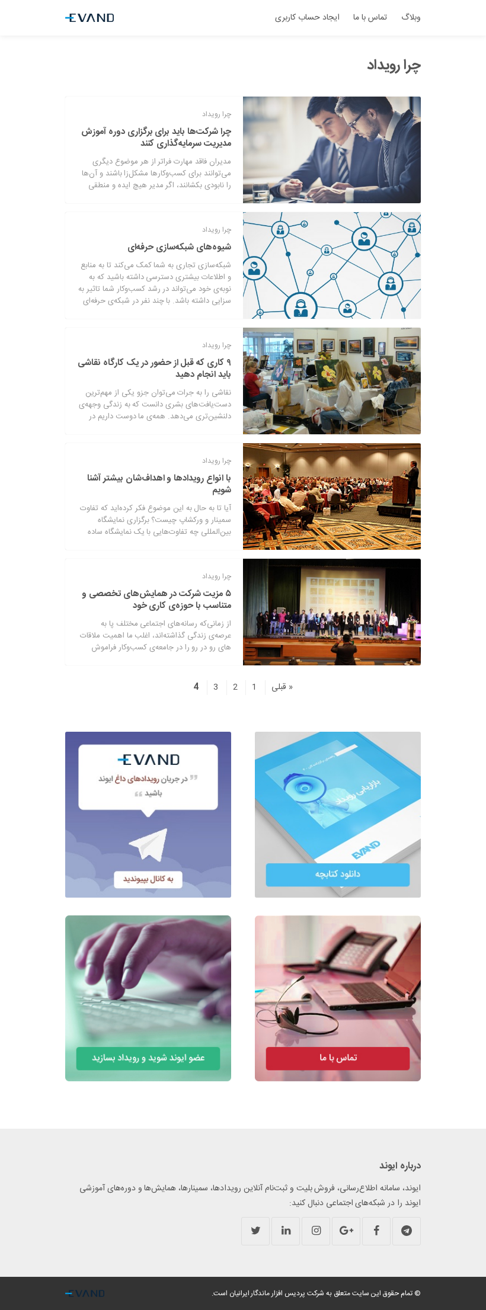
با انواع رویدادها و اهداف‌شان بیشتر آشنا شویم (159, 484)
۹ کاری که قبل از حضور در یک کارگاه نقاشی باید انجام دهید (154, 368)
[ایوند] (89, 18)
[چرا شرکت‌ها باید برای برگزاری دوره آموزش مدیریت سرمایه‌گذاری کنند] (332, 150)
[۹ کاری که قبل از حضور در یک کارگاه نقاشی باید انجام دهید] (332, 381)
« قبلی (282, 687)
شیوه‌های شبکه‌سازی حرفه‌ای (179, 247)
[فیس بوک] (376, 1231)
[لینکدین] (285, 1231)
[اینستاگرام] (316, 1231)
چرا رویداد (216, 114)
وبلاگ (411, 18)
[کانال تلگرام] (406, 1231)
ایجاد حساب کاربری (307, 18)
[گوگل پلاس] (346, 1231)
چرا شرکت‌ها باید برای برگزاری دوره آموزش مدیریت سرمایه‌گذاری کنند (156, 137)
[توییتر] (255, 1231)
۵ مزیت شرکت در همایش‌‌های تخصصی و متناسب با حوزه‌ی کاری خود (156, 600)
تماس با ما (370, 18)
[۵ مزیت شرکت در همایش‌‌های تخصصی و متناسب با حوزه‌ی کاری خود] (332, 612)
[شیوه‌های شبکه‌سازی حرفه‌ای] (332, 265)
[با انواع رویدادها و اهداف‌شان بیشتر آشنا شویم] (332, 496)
